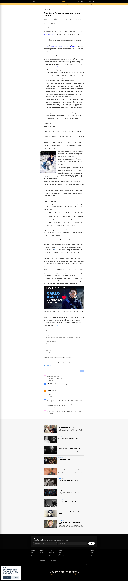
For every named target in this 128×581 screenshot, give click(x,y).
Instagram (92, 555)
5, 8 (61, 178)
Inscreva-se (84, 1)
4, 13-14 (56, 325)
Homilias (59, 552)
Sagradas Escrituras (52, 561)
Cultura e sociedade (52, 560)
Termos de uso (42, 557)
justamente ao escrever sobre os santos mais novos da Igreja (70, 66)
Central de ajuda (42, 560)
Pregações (60, 554)
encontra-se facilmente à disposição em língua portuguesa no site (61, 46)
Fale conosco (42, 558)
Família (50, 555)
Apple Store (87, 564)
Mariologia (51, 558)
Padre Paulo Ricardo (43, 554)
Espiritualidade (51, 552)
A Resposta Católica (61, 555)
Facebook (92, 554)
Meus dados (33, 554)
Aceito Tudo (7, 577)
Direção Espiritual (61, 558)
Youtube (91, 552)
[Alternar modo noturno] (75, 1)
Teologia (50, 554)
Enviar (91, 543)
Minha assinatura (33, 557)
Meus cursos (33, 555)
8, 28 (56, 249)
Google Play (94, 564)
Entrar (90, 1)
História (50, 557)
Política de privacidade (43, 555)
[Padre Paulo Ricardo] (64, 1)
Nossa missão (42, 552)
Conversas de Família (61, 557)
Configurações (15, 577)
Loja (78, 1)
